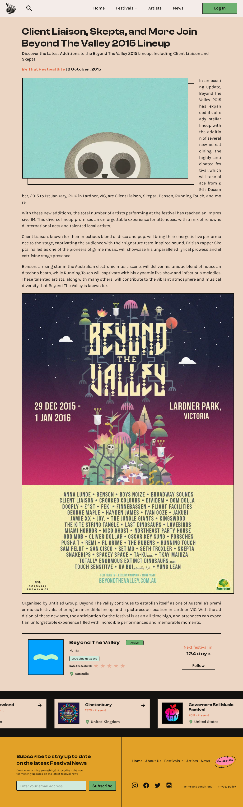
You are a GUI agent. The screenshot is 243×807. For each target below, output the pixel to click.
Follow (198, 665)
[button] (98, 8)
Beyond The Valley (94, 642)
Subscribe (102, 785)
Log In (220, 8)
